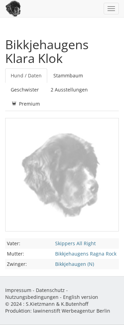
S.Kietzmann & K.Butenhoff (57, 304)
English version (80, 297)
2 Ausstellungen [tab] (69, 89)
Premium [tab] (29, 103)
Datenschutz (50, 290)
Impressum (18, 290)
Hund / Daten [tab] (26, 75)
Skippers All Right (75, 243)
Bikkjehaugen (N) (74, 264)
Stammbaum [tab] (68, 75)
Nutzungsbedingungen (32, 297)
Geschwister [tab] (25, 89)
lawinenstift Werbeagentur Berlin (71, 310)
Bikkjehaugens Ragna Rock (85, 253)
